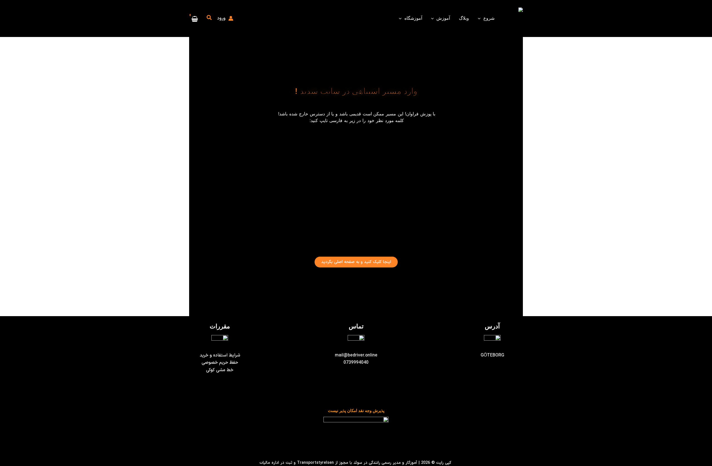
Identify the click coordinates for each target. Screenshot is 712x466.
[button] (480, 18)
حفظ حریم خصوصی (220, 362)
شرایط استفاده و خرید (219, 355)
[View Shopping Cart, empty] (195, 18)
